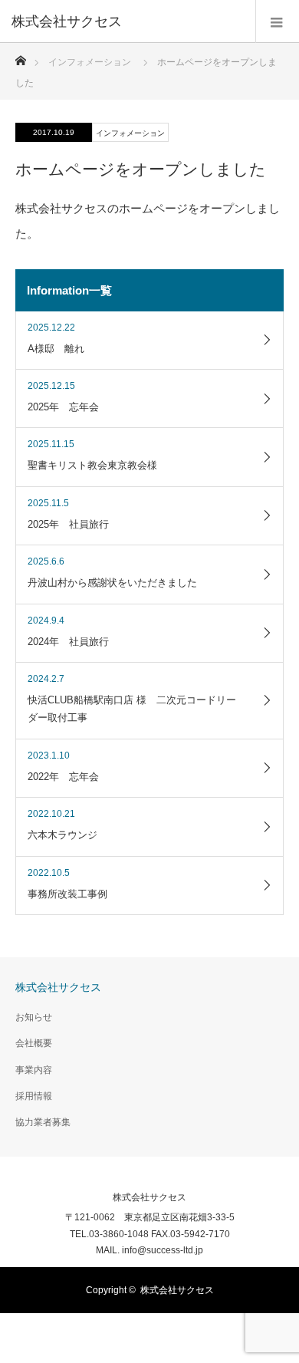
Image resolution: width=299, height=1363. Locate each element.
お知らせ (33, 1017)
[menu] (277, 21)
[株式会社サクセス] (127, 21)
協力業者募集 (43, 1122)
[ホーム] (20, 56)
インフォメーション (89, 62)
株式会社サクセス (58, 987)
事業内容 (33, 1070)
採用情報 (33, 1096)
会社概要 (33, 1043)
